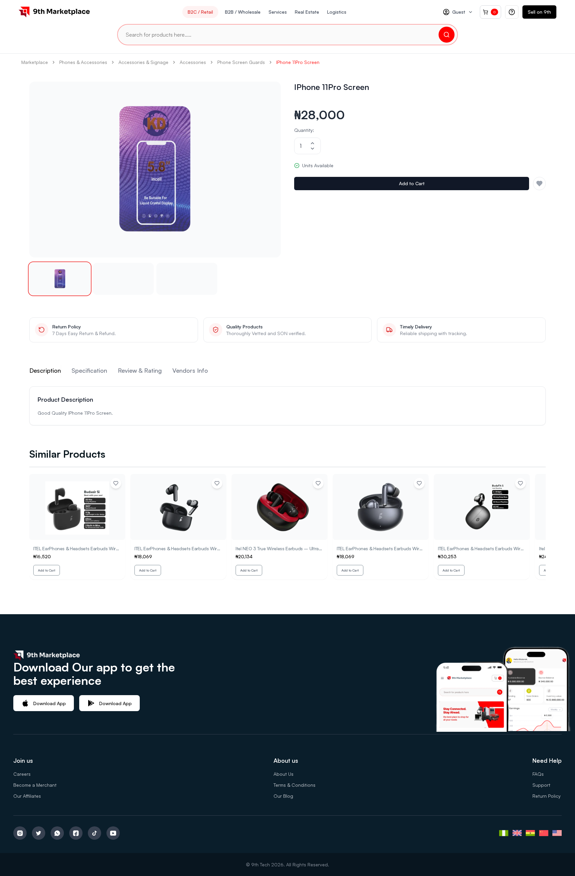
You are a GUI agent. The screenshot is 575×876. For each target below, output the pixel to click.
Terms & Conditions (294, 785)
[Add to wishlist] (115, 483)
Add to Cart (412, 183)
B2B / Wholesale (243, 12)
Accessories (193, 62)
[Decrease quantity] (312, 148)
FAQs (538, 774)
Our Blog (283, 796)
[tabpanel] (287, 405)
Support (541, 785)
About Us (283, 774)
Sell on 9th (539, 12)
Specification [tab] (89, 370)
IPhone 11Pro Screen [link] (297, 62)
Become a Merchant (35, 785)
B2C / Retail (200, 12)
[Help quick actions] (511, 12)
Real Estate (307, 12)
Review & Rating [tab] (140, 370)
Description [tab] (45, 370)
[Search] (447, 35)
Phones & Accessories (83, 62)
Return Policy (546, 796)
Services (278, 12)
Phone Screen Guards (241, 62)
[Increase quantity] (312, 143)
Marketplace (34, 62)
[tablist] (287, 371)
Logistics (336, 12)
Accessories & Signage (143, 62)
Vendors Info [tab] (190, 370)
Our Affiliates (27, 796)
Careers (22, 774)
